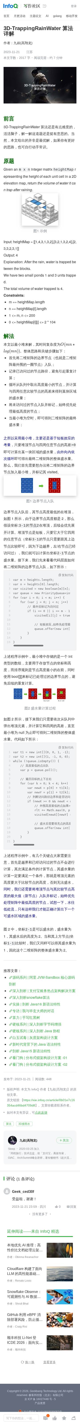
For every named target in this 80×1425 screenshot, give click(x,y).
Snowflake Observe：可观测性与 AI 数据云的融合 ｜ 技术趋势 (24, 1294)
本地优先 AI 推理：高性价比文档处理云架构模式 (25, 1248)
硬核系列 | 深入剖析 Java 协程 (36, 1030)
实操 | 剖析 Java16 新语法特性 (36, 1004)
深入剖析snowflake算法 (31, 997)
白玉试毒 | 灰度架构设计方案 (35, 1037)
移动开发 (72, 16)
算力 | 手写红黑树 (26, 1017)
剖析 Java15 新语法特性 (31, 1050)
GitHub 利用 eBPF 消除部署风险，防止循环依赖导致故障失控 (25, 1317)
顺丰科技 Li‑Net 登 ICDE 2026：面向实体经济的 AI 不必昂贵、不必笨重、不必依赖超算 (25, 1340)
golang (57, 16)
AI (47, 16)
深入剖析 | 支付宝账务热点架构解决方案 (44, 990)
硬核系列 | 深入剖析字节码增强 (36, 1024)
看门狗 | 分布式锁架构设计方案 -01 (39, 1057)
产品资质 (40, 1403)
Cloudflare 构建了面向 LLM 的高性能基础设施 (24, 1271)
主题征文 (35, 16)
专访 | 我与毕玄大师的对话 (33, 1010)
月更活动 (19, 16)
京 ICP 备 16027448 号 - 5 (40, 1399)
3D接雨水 (24, 1123)
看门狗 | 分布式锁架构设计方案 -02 (39, 1064)
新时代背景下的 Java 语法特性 (36, 1044)
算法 (8, 1123)
